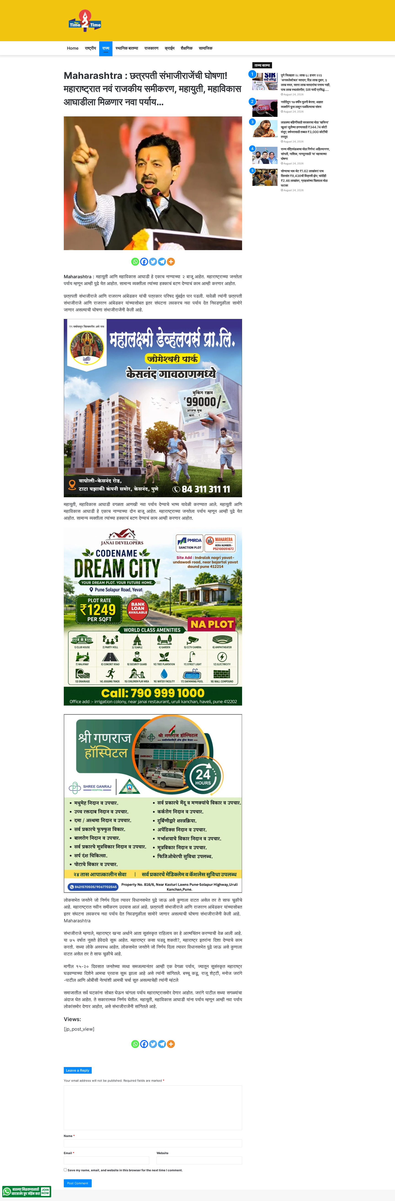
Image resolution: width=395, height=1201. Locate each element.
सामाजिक (205, 48)
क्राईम (169, 48)
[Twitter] (153, 262)
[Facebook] (144, 262)
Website (162, 1153)
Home (73, 48)
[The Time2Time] (86, 20)
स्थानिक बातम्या (127, 48)
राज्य (105, 48)
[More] (171, 262)
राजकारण (151, 48)
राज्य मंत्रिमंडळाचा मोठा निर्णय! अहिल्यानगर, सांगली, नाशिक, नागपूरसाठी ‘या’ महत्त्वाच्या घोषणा (305, 153)
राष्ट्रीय (90, 48)
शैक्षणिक (186, 48)
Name (69, 1136)
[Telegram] (162, 262)
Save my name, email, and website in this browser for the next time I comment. (125, 1170)
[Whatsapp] (135, 262)
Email (69, 1153)
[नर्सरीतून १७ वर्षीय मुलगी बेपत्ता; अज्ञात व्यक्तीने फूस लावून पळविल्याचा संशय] (265, 108)
